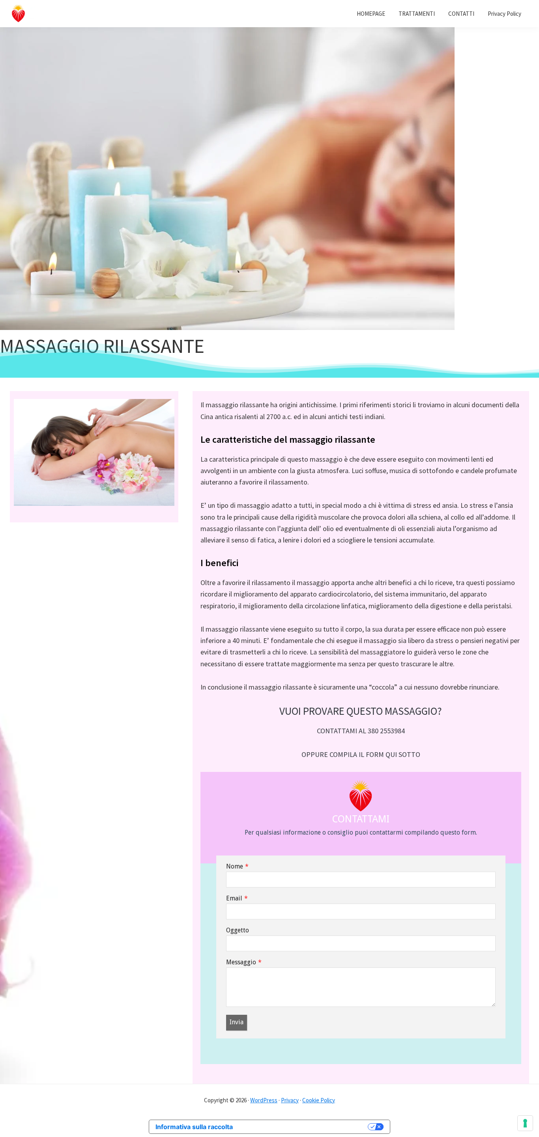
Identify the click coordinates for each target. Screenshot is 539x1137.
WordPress (263, 1100)
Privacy (290, 1100)
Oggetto (237, 930)
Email (234, 898)
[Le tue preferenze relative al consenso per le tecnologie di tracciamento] (525, 1123)
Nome (234, 866)
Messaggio (241, 962)
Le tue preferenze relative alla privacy (304, 1127)
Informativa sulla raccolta (194, 1127)
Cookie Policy (318, 1100)
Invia (236, 1022)
